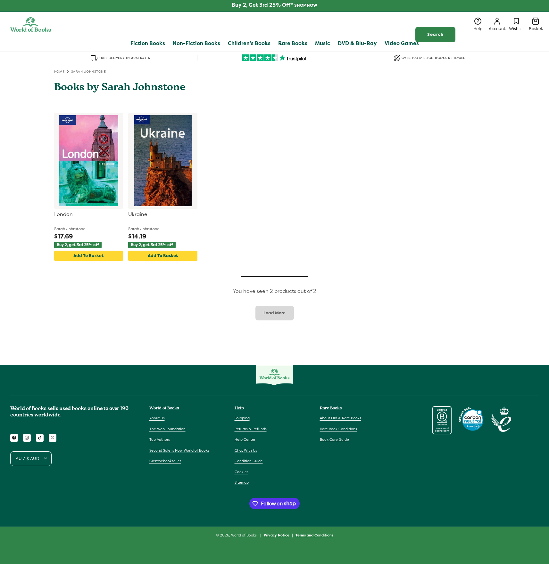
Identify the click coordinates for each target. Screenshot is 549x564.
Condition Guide (249, 461)
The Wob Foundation (167, 429)
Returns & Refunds (251, 429)
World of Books (244, 535)
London (63, 214)
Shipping (242, 418)
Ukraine (137, 214)
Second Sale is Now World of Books (179, 450)
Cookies (241, 471)
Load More (274, 312)
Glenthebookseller (165, 461)
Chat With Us (246, 450)
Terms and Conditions (314, 535)
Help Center (245, 439)
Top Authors (159, 439)
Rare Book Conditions (338, 429)
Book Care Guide (334, 439)
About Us (157, 418)
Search (435, 34)
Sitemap (242, 482)
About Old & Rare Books (340, 418)
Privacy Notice (276, 535)
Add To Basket (88, 255)
